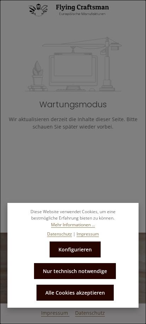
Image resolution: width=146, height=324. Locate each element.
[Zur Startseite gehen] (73, 9)
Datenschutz (90, 312)
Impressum (55, 312)
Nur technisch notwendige (75, 271)
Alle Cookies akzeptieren (75, 292)
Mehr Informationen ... (73, 225)
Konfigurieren (75, 249)
